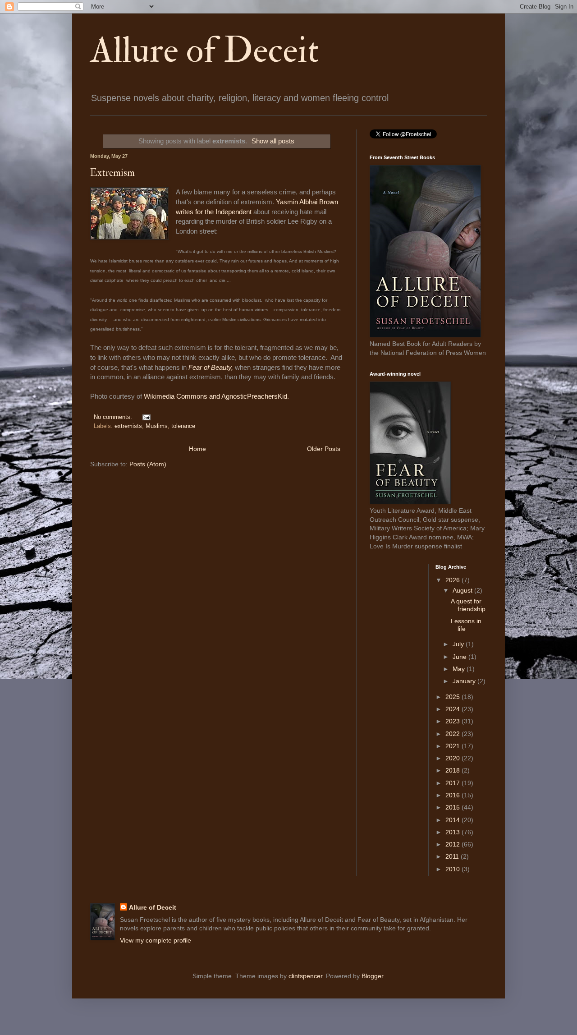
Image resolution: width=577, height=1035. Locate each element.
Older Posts (323, 448)
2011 (453, 856)
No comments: (114, 417)
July (459, 644)
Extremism (112, 172)
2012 (453, 844)
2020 (453, 758)
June (460, 656)
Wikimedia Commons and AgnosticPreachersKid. (216, 396)
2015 (453, 807)
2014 (453, 819)
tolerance (183, 426)
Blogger (372, 976)
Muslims (157, 426)
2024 (453, 709)
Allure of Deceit (204, 50)
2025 (453, 696)
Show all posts (273, 141)
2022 (453, 733)
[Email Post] (145, 417)
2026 (453, 580)
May (460, 668)
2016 (453, 795)
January (465, 681)
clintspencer (305, 976)
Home (197, 448)
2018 (453, 770)
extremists (128, 426)
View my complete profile (155, 940)
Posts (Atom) (147, 464)
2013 (453, 832)
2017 (453, 783)
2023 (453, 721)
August (463, 590)
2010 (453, 869)
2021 (453, 746)
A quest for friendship (468, 605)
